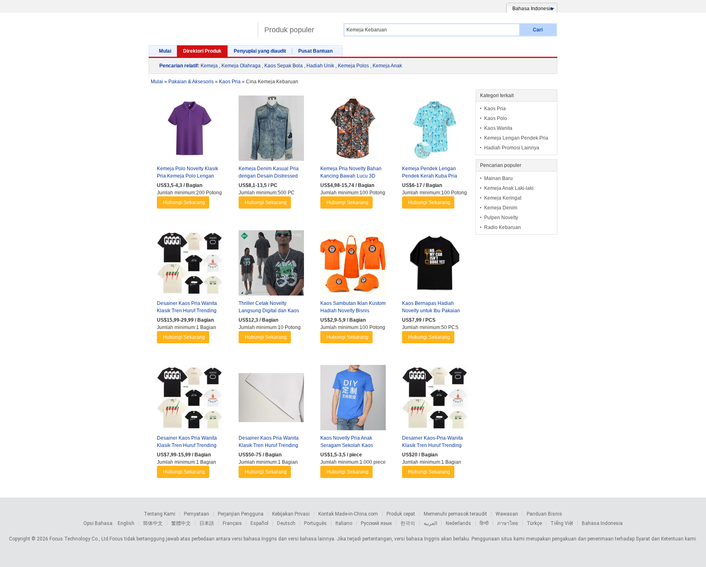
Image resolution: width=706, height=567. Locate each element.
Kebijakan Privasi (291, 514)
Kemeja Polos (353, 66)
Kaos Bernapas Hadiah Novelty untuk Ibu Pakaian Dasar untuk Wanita (431, 310)
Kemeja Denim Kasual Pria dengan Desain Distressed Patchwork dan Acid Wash (269, 176)
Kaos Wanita (498, 128)
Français (232, 523)
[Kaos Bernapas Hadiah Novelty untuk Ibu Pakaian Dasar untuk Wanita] (434, 265)
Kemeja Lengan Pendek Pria (516, 138)
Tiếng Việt (561, 523)
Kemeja (209, 66)
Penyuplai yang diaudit (260, 51)
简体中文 (153, 523)
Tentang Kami (159, 514)
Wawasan (507, 514)
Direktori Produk (202, 51)
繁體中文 (181, 523)
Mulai (165, 51)
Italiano (343, 523)
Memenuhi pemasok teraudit (455, 514)
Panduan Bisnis (544, 514)
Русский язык (376, 523)
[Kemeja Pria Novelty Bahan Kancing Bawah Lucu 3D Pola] (353, 130)
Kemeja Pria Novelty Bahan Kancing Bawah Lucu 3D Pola (351, 176)
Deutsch (286, 523)
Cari (538, 30)
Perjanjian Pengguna (241, 514)
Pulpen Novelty (501, 217)
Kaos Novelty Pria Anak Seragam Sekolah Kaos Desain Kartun (346, 445)
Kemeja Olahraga (241, 66)
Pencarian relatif (178, 66)
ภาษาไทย (507, 523)
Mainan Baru (498, 178)
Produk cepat (401, 514)
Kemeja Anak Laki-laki (509, 188)
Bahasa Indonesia (602, 523)
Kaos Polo (495, 118)
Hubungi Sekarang (184, 202)
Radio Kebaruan (502, 227)
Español (259, 523)
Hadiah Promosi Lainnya (511, 148)
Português (315, 523)
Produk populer (289, 30)
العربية (430, 523)
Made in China (201, 26)
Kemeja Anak (387, 66)
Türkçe (534, 523)
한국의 (407, 523)
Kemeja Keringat (502, 198)
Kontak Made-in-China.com (348, 514)
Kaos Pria (495, 108)
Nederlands (458, 523)
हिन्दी (484, 523)
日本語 (206, 523)
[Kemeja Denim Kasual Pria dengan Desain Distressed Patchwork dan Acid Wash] (271, 130)
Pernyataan (196, 514)
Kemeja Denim (500, 208)
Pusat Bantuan (315, 51)
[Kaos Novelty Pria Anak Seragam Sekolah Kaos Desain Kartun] (353, 399)
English (126, 523)
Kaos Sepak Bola (283, 66)
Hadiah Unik (320, 66)
